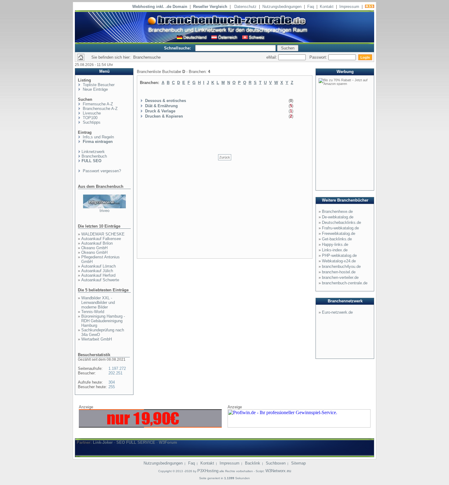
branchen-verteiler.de (340, 277)
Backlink (252, 463)
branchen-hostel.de (339, 272)
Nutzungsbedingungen (281, 6)
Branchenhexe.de (337, 211)
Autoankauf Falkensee (101, 238)
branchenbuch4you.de (341, 266)
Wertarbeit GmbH (96, 339)
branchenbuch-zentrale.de (344, 283)
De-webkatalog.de (337, 217)
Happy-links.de (335, 244)
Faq (310, 6)
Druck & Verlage (160, 111)
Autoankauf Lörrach (98, 266)
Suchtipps (91, 122)
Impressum (349, 6)
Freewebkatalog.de (338, 233)
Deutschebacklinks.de (341, 222)
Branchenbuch (94, 156)
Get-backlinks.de (337, 239)
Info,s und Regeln (98, 137)
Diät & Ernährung (161, 106)
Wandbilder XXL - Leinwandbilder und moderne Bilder (98, 302)
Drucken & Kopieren (164, 116)
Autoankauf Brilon (97, 243)
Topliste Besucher (98, 84)
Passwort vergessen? (101, 171)
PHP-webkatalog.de (339, 255)
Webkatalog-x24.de (339, 261)
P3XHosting (207, 471)
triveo (104, 210)
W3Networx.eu (278, 471)
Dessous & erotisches (165, 100)
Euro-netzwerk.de (337, 312)
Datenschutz (245, 6)
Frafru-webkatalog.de (340, 228)
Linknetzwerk (93, 151)
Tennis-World (92, 311)
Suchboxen (276, 463)
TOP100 (89, 117)
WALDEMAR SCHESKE (103, 234)
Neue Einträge (95, 89)
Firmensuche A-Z (97, 104)
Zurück (224, 157)
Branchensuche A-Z (100, 108)
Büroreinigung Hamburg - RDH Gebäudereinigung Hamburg (103, 321)
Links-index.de (335, 250)
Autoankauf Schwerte (100, 280)
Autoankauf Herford (98, 275)
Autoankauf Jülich (97, 270)
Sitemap (298, 463)
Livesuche (91, 113)
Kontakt (327, 6)
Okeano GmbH (94, 248)
